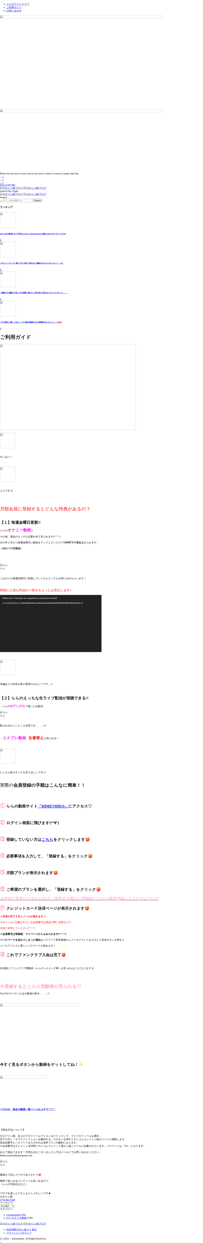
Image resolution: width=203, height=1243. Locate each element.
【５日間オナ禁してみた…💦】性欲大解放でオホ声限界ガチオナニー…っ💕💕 (31, 322)
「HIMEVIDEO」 (53, 806)
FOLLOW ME (7, 185)
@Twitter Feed (7, 1199)
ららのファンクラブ (17, 4)
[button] (3, 191)
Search (37, 200)
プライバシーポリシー (19, 1233)
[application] (51, 623)
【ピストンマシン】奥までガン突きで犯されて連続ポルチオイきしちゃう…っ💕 (31, 263)
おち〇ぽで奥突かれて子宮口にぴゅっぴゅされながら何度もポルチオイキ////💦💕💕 (33, 234)
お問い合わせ (14, 10)
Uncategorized (13, 1214)
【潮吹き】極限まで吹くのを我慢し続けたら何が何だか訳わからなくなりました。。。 (34, 293)
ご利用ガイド (14, 7)
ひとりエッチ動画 (16, 1217)
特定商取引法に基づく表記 (21, 1229)
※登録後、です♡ (28, 1109)
